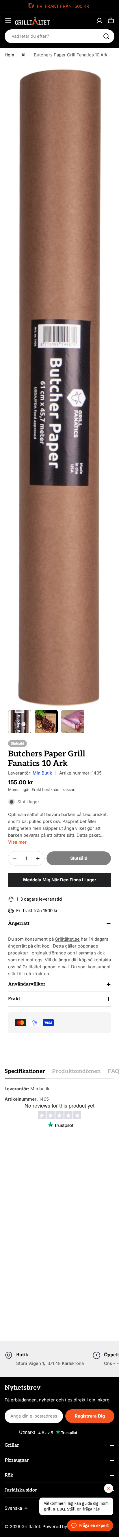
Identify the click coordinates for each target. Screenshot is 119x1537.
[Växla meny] (8, 20)
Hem (9, 55)
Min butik (42, 773)
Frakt (36, 789)
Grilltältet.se (67, 939)
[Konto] (99, 20)
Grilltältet (30, 1526)
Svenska (13, 1508)
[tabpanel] (59, 1094)
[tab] (25, 1073)
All (24, 55)
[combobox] (59, 36)
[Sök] (106, 36)
